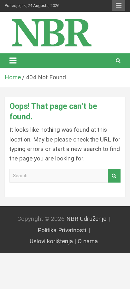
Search (114, 176)
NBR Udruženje (86, 218)
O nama (88, 241)
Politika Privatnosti (62, 230)
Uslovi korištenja (51, 241)
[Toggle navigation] (13, 60)
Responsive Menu (118, 5)
